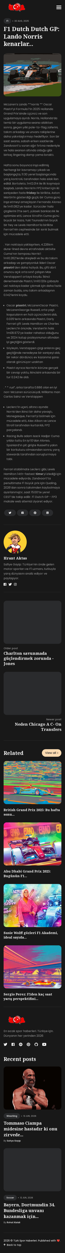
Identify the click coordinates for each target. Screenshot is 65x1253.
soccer (10, 1197)
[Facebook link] (5, 584)
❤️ (58, 1240)
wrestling (11, 1115)
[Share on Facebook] (22, 513)
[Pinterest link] (28, 1044)
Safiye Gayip (14, 1140)
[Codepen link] (20, 1044)
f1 (7, 20)
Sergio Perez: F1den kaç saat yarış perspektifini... (28, 996)
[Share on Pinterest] (35, 513)
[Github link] (36, 1044)
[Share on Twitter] (10, 513)
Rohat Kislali (13, 1222)
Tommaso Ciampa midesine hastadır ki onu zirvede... (30, 1128)
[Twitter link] (10, 584)
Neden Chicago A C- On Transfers (38, 726)
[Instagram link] (15, 584)
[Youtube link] (44, 1044)
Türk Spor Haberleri (25, 1240)
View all (50, 753)
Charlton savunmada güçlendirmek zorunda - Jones (29, 658)
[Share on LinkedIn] (47, 513)
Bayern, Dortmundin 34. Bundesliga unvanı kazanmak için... (29, 1210)
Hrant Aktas (15, 558)
